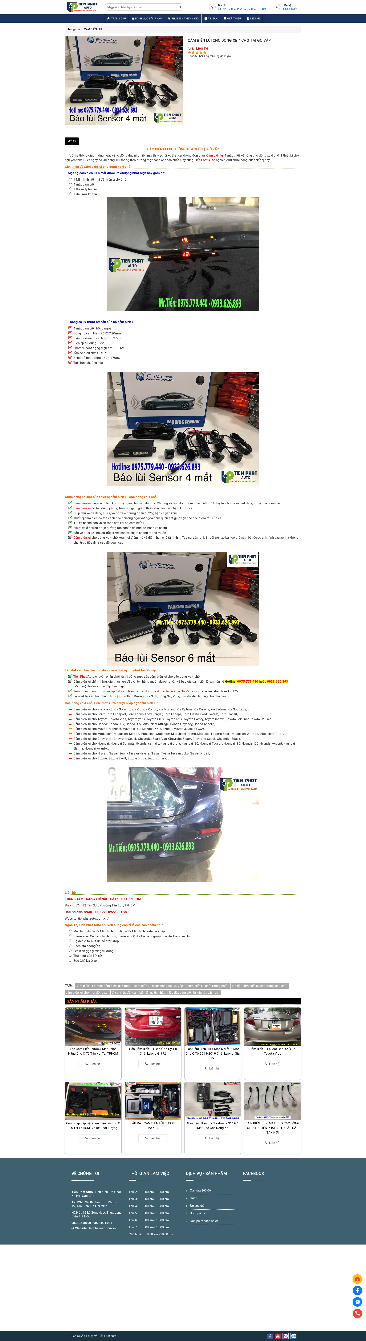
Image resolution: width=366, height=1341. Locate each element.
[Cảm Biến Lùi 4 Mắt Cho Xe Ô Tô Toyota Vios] (272, 1026)
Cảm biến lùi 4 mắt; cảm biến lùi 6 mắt (103, 986)
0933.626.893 (277, 681)
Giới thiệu (234, 18)
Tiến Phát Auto (205, 160)
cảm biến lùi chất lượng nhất (207, 986)
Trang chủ (118, 18)
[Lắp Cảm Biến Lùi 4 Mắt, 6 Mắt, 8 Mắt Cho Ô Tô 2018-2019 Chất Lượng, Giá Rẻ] (213, 1026)
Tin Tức (213, 18)
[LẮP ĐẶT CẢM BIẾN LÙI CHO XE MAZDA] (153, 1101)
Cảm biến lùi (214, 155)
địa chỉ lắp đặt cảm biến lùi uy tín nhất (138, 992)
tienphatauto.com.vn (102, 1228)
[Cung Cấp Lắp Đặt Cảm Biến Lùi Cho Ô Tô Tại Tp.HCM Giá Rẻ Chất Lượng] (93, 1101)
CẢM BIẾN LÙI (93, 29)
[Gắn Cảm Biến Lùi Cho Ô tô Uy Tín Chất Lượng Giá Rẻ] (153, 1026)
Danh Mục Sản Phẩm (148, 18)
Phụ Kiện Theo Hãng (185, 18)
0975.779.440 (247, 681)
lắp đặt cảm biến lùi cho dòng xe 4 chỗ (259, 986)
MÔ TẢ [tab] (72, 141)
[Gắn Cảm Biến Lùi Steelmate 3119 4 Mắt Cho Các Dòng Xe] (213, 1101)
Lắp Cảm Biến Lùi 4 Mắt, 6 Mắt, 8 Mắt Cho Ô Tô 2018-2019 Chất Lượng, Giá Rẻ (213, 1053)
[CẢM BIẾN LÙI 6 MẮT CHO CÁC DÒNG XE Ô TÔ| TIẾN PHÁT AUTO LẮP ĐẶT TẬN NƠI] (272, 1101)
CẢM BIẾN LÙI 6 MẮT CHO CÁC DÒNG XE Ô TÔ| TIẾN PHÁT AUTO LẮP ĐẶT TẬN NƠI (272, 1128)
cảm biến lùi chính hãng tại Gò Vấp (158, 986)
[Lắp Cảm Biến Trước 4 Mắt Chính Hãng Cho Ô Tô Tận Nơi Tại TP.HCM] (93, 1026)
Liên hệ (255, 18)
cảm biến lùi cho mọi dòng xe (86, 992)
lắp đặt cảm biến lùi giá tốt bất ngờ (193, 992)
